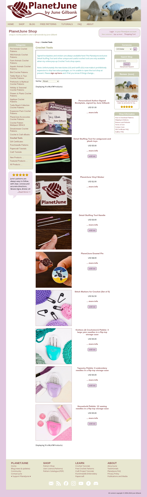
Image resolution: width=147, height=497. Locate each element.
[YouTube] (81, 483)
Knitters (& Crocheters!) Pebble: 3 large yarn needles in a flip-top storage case (92, 332)
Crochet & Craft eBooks (20, 135)
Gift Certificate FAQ (122, 129)
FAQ (80, 24)
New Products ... (17, 157)
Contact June (119, 127)
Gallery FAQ (119, 132)
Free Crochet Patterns (84, 468)
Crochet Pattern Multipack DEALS (17, 124)
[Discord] (96, 483)
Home (13, 466)
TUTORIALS (67, 24)
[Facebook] (66, 483)
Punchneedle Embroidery (86, 473)
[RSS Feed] (58, 483)
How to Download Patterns (124, 117)
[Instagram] (73, 483)
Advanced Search (127, 67)
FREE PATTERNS (48, 24)
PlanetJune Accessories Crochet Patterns (20, 118)
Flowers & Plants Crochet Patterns (20, 94)
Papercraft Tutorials (18, 149)
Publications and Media (117, 476)
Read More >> (24, 192)
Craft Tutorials (16, 152)
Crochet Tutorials (82, 466)
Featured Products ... (19, 161)
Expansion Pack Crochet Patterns (20, 112)
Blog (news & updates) (20, 468)
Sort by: (38, 81)
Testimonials (113, 468)
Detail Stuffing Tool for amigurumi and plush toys (92, 140)
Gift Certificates (16, 142)
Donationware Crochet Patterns (19, 130)
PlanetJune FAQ (114, 471)
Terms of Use (120, 125)
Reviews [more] (127, 74)
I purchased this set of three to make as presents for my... (126, 102)
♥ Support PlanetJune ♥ (21, 476)
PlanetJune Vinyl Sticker (92, 177)
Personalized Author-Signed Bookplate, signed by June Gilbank (92, 101)
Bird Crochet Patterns (19, 72)
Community (16, 471)
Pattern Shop (49, 466)
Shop (37, 42)
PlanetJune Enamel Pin (92, 253)
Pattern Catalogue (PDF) (53, 471)
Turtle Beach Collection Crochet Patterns (19, 106)
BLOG (32, 24)
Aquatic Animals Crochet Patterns (20, 67)
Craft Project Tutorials (84, 471)
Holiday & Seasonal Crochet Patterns (18, 89)
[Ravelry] (88, 483)
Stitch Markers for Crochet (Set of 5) (92, 292)
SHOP (21, 24)
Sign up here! (118, 34)
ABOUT (90, 24)
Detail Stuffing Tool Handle (92, 215)
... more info (92, 112)
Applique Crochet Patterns (17, 100)
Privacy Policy (113, 473)
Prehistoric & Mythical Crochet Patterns (19, 83)
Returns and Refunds (122, 122)
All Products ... (16, 164)
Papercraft (79, 476)
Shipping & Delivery (122, 120)
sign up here (56, 73)
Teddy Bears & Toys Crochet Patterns (18, 77)
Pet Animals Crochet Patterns (18, 50)
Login (112, 31)
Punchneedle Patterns (19, 145)
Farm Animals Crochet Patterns (19, 62)
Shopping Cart (130, 34)
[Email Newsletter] (51, 483)
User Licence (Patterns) (53, 468)
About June (112, 466)
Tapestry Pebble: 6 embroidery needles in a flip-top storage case (92, 369)
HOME (11, 24)
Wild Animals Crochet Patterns (19, 56)
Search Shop (126, 57)
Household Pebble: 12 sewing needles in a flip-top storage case (92, 407)
